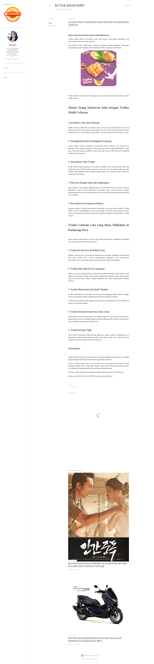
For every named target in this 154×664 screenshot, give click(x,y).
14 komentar (77, 644)
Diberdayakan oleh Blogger (91, 655)
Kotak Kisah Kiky (69, 5)
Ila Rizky (12, 44)
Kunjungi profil (12, 59)
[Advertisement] (98, 452)
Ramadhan (52, 26)
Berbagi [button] (51, 19)
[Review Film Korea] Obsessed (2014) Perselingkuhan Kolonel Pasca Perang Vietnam (97, 565)
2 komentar (77, 569)
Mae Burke (94, 659)
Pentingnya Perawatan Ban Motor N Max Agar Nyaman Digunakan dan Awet (95, 639)
